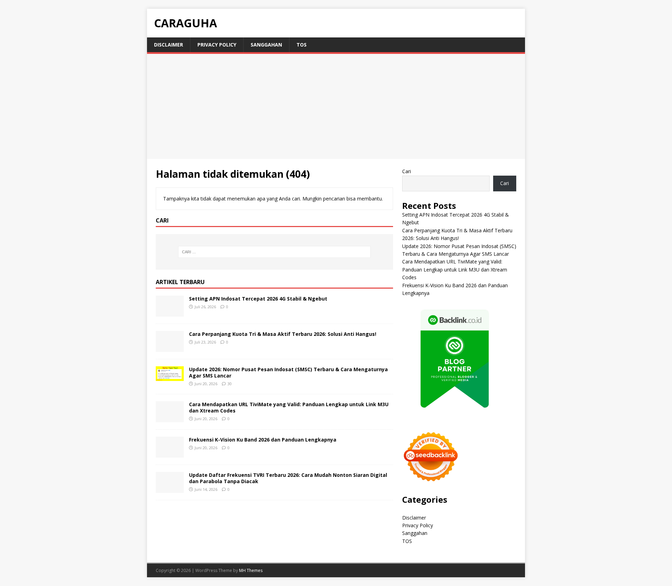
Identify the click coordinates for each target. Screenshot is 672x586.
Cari (406, 171)
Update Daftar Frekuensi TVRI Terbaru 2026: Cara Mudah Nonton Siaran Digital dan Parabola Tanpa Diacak (288, 478)
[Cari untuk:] (274, 252)
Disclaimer (168, 44)
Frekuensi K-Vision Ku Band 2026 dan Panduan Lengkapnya (262, 439)
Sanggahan (266, 44)
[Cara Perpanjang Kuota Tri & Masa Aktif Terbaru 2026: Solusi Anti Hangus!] (170, 347)
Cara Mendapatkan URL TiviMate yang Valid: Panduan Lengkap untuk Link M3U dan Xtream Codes (288, 407)
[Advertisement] (336, 106)
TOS (301, 44)
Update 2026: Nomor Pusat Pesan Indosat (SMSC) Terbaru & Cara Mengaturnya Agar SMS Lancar (288, 372)
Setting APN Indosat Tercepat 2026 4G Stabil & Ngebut (258, 298)
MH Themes (250, 570)
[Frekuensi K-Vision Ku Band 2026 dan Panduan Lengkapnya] (170, 453)
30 (229, 383)
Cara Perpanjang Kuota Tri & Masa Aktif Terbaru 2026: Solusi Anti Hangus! (282, 334)
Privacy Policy (216, 44)
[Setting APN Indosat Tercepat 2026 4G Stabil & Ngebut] (170, 312)
